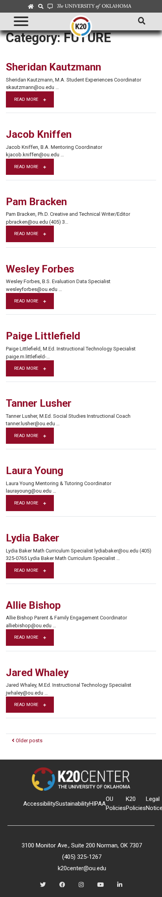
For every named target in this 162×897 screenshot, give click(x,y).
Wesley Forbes (40, 269)
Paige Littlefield (43, 336)
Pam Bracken (36, 202)
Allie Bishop (33, 605)
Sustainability (72, 803)
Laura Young (34, 470)
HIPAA (97, 803)
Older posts (28, 740)
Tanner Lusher (39, 403)
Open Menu (20, 21)
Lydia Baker (32, 538)
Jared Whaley (37, 672)
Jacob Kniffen (39, 134)
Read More (26, 99)
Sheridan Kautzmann (53, 67)
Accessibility (39, 803)
